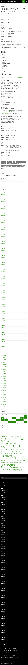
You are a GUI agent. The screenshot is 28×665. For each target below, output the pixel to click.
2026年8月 (3, 192)
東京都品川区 (3, 369)
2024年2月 (3, 262)
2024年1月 (3, 264)
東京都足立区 (3, 406)
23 (25, 421)
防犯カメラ (22, 166)
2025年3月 (3, 232)
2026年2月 (3, 206)
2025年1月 (3, 236)
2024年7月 (3, 250)
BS (12, 436)
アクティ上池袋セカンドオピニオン (8, 655)
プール (9, 458)
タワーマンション (16, 451)
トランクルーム (17, 453)
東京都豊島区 (3, 404)
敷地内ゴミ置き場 (15, 166)
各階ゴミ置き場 (16, 462)
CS (19, 436)
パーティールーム (22, 456)
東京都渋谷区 (3, 390)
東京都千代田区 (4, 364)
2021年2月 (3, 346)
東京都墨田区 (3, 6)
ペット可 (3, 166)
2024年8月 (3, 248)
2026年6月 (3, 197)
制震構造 (9, 462)
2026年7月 (3, 194)
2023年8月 (3, 276)
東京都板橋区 (3, 383)
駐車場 (13, 470)
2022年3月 (3, 316)
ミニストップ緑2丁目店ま (7, 111)
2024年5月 (3, 255)
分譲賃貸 (4, 462)
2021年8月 (3, 332)
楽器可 (18, 467)
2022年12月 (3, 295)
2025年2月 (3, 234)
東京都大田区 (3, 373)
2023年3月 (3, 288)
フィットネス (4, 458)
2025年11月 (3, 213)
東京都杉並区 (3, 380)
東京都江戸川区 (4, 385)
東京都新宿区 (3, 378)
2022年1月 (3, 320)
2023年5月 (3, 283)
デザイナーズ (16, 165)
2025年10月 (3, 215)
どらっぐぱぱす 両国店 (6, 113)
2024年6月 (3, 253)
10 (2, 420)
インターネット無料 (17, 163)
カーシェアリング (11, 447)
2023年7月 (3, 278)
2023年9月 (3, 274)
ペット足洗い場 (5, 460)
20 (14, 421)
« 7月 (2, 427)
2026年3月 (3, 204)
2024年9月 (3, 246)
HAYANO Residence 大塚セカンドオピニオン (10, 657)
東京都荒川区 (3, 399)
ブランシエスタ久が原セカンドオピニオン (9, 179)
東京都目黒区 (3, 394)
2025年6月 (3, 225)
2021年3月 (3, 344)
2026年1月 (3, 208)
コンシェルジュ (13, 449)
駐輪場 (3, 168)
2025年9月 (3, 218)
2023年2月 (3, 290)
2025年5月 (3, 227)
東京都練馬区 (3, 397)
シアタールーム (4, 451)
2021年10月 (3, 327)
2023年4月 (3, 285)
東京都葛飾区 (3, 401)
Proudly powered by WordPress (6, 663)
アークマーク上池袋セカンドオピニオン (9, 652)
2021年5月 (3, 339)
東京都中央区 (3, 357)
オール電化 (4, 448)
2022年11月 (3, 297)
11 (6, 420)
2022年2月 (3, 318)
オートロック (10, 165)
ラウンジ (14, 460)
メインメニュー (26, 1)
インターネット (10, 163)
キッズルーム (18, 448)
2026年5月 (3, 199)
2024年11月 (3, 241)
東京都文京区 (3, 376)
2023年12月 (3, 267)
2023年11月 (3, 269)
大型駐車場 (4, 465)
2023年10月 (3, 271)
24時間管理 (5, 436)
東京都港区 (3, 392)
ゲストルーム (4, 449)
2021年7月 (3, 334)
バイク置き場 (22, 165)
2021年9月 (3, 330)
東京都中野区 (3, 359)
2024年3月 (3, 260)
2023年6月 (3, 281)
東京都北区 (3, 362)
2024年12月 (3, 239)
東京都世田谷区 (4, 355)
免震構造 (19, 460)
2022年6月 (3, 309)
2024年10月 (3, 243)
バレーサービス (14, 456)
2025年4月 (3, 229)
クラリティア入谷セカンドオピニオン (8, 648)
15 (21, 420)
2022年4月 (3, 313)
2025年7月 (3, 222)
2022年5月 (3, 311)
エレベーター (4, 165)
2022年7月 (3, 306)
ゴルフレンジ (21, 449)
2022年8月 (3, 304)
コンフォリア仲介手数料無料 (8, 1)
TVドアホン (4, 163)
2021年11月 (3, 325)
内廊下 (24, 460)
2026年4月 (3, 201)
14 (17, 420)
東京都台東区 (3, 366)
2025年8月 (3, 220)
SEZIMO (10, 13)
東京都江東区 (3, 387)
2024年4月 (3, 257)
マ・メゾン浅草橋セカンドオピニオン (8, 174)
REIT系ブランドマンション (12, 439)
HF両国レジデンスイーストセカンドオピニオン (12, 77)
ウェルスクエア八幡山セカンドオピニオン (9, 650)
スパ (9, 451)
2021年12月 (3, 323)
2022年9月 (3, 302)
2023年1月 (3, 292)
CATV (15, 436)
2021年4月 (3, 341)
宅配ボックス (8, 166)
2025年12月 (3, 211)
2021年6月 (3, 337)
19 (10, 421)
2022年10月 (3, 299)
